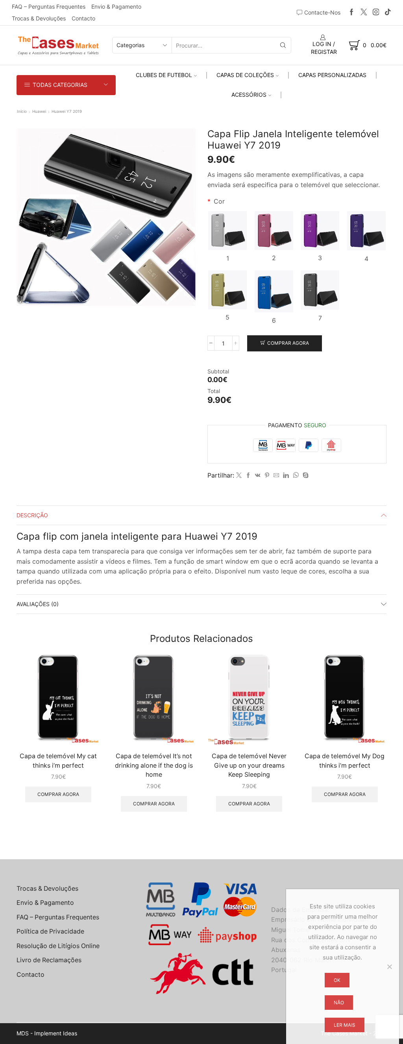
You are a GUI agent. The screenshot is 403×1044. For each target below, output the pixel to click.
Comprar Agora (288, 343)
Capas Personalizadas (332, 75)
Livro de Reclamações (49, 960)
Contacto (83, 18)
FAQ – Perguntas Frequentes (48, 6)
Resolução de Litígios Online (58, 946)
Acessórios (248, 94)
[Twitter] (363, 12)
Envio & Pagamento (116, 6)
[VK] (258, 475)
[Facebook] (351, 12)
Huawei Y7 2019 (67, 111)
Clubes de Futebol (164, 75)
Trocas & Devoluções (39, 18)
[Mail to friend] (276, 475)
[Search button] (283, 45)
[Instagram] (376, 12)
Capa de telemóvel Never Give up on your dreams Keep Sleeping (249, 765)
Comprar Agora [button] (58, 794)
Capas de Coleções (245, 75)
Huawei (39, 111)
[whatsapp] (296, 475)
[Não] (389, 966)
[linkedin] (286, 475)
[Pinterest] (267, 475)
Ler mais (344, 1025)
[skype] (305, 475)
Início (22, 111)
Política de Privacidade (50, 931)
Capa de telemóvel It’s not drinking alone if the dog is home (154, 765)
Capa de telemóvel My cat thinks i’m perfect (58, 760)
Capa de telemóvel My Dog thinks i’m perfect (345, 760)
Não (339, 1002)
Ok (337, 980)
